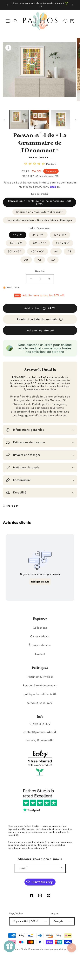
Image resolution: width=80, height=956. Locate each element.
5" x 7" (18, 235)
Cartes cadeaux (40, 636)
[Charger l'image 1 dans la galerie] (19, 119)
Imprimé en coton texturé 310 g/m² (39, 212)
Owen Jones (38, 157)
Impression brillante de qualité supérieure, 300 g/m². (39, 202)
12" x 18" (60, 235)
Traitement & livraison (40, 677)
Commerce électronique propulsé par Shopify (52, 949)
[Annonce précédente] (7, 5)
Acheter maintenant (40, 330)
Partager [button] (12, 506)
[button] (7, 21)
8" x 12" (38, 235)
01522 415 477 (40, 724)
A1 (39, 260)
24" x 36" (62, 243)
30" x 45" (14, 251)
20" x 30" (39, 243)
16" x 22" (16, 243)
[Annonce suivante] (73, 5)
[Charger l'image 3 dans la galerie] (60, 119)
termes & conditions (39, 703)
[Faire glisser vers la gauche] (4, 120)
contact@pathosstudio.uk (40, 732)
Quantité (40, 271)
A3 (69, 251)
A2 (26, 260)
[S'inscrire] (61, 868)
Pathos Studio (21, 949)
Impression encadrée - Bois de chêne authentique (39, 220)
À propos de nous (40, 645)
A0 (53, 260)
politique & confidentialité (40, 694)
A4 (56, 251)
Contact (40, 654)
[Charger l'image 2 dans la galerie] (40, 119)
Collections (40, 628)
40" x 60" (37, 251)
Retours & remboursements (40, 685)
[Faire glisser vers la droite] (75, 120)
